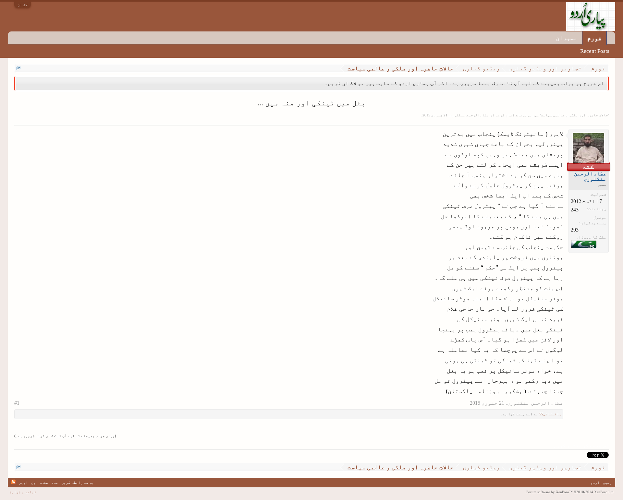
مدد (54, 482)
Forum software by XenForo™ (569, 492)
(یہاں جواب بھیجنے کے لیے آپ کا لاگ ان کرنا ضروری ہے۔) (65, 436)
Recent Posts (594, 51)
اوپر (23, 482)
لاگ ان (23, 5)
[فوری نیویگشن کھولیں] (18, 68)
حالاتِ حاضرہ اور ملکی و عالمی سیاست (574, 115)
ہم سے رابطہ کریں (77, 482)
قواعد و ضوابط (22, 492)
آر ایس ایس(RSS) (13, 482)
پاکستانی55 (550, 414)
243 (575, 209)
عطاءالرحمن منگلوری (469, 115)
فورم (594, 38)
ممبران (566, 37)
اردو (595, 482)
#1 (16, 403)
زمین (607, 482)
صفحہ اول (39, 482)
